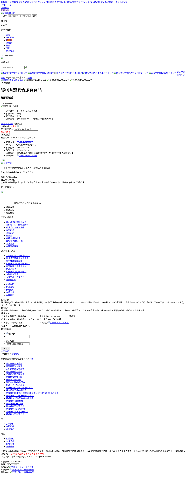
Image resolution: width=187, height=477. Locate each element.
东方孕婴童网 (107, 2)
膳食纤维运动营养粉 (15, 406)
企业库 (9, 43)
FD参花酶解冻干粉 (14, 241)
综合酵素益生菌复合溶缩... (18, 264)
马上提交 (5, 135)
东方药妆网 (95, 2)
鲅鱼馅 (9, 235)
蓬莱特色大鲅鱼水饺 (15, 227)
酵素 (54, 2)
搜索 (34, 16)
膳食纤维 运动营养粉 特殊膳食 (20, 396)
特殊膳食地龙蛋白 (14, 377)
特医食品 (10, 51)
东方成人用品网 (45, 2)
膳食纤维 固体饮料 (14, 401)
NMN (124, 2)
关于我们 (10, 424)
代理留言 (10, 295)
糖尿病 (4, 2)
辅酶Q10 (33, 2)
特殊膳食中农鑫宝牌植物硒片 (19, 388)
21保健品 (117, 2)
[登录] (9, 5)
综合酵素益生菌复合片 (16, 272)
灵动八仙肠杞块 (13, 238)
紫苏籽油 (76, 2)
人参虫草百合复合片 (15, 277)
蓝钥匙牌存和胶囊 (14, 363)
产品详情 (10, 284)
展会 (8, 45)
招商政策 (10, 287)
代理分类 (10, 444)
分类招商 (10, 37)
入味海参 (10, 243)
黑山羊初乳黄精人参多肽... (18, 222)
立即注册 (5, 351)
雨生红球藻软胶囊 (14, 261)
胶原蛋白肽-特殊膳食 (15, 382)
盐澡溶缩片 (11, 269)
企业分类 (10, 441)
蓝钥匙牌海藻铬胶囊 (15, 369)
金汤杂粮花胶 (12, 246)
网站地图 (10, 446)
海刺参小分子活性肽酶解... (18, 225)
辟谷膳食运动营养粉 (15, 414)
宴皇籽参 (10, 230)
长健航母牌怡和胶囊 (15, 374)
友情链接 (10, 426)
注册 (30, 77)
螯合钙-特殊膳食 (13, 379)
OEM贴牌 (85, 2)
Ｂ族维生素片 (12, 274)
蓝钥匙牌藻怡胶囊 (14, 371)
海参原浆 (10, 233)
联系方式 (10, 292)
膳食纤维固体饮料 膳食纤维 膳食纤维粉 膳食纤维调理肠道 (32, 393)
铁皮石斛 (12, 2)
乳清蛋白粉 (11, 280)
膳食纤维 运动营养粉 (15, 409)
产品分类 (10, 438)
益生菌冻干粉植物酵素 (16, 390)
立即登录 (16, 354)
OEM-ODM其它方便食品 (17, 412)
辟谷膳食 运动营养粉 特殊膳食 (20, 398)
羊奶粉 (26, 2)
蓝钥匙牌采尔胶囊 (14, 366)
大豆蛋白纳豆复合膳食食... (18, 256)
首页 (8, 35)
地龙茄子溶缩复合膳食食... (18, 258)
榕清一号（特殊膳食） (16, 385)
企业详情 (8, 163)
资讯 (8, 48)
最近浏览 (5, 10)
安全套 (19, 2)
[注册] (3, 5)
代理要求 (10, 290)
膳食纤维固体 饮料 (14, 404)
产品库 (9, 40)
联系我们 (10, 429)
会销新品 (68, 2)
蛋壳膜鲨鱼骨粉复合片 (16, 266)
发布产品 (5, 7)
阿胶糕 (60, 2)
